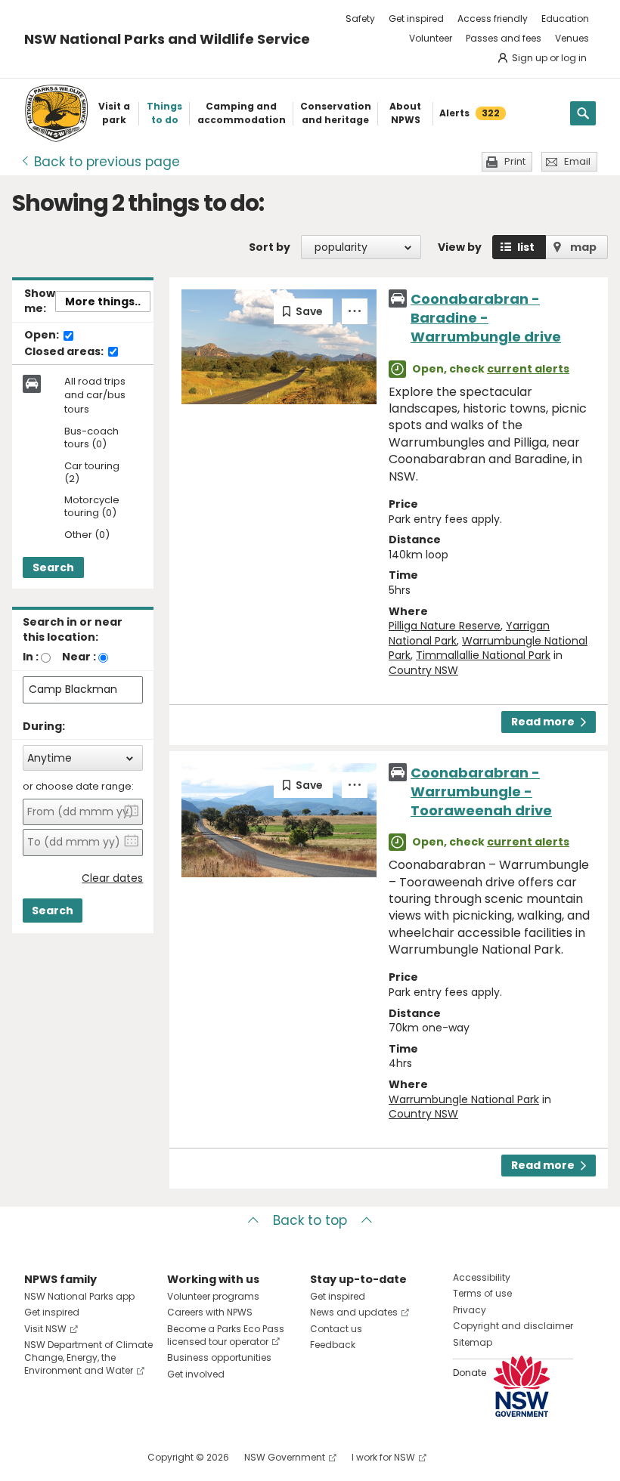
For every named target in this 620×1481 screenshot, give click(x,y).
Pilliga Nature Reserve (445, 625)
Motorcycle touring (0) (91, 507)
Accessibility (481, 1277)
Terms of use (482, 1293)
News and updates (354, 1312)
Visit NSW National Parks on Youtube (103, 1457)
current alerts (528, 368)
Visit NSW (45, 1328)
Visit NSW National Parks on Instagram (71, 1457)
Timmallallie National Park (483, 655)
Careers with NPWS (210, 1312)
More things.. (103, 301)
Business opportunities (219, 1357)
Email (577, 161)
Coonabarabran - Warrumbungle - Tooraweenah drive (481, 791)
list (526, 247)
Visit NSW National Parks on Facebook (38, 1457)
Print (514, 161)
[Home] (56, 113)
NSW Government (284, 1457)
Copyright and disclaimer (513, 1325)
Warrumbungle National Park (464, 1099)
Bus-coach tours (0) (91, 438)
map (583, 247)
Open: (42, 335)
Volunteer (430, 38)
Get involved (196, 1374)
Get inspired (416, 18)
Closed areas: (65, 352)
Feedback (332, 1344)
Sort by (269, 247)
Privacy (469, 1309)
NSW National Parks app (79, 1296)
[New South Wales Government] (522, 1386)
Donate (469, 1372)
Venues (572, 38)
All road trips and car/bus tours (95, 395)
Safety (360, 18)
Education (565, 18)
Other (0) (87, 535)
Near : (79, 656)
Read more (543, 721)
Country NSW (423, 670)
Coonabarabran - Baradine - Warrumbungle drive (486, 317)
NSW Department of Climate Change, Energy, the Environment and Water (88, 1357)
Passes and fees (503, 38)
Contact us (336, 1328)
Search (53, 567)
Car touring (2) (91, 473)
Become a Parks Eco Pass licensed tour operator (225, 1335)
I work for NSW (383, 1457)
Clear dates (112, 878)
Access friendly (492, 18)
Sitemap (472, 1342)
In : (31, 656)
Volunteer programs (213, 1296)
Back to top (310, 1220)
